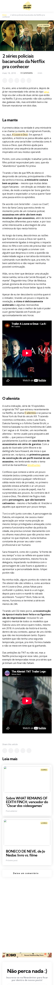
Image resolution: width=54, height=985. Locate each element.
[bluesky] (28, 80)
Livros (44, 823)
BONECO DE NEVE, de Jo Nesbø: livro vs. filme (25, 853)
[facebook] (10, 80)
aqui (46, 91)
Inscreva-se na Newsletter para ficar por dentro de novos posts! (27, 979)
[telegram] (22, 80)
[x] (4, 80)
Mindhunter (33, 465)
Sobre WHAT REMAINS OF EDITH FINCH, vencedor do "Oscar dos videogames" (27, 802)
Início (4, 15)
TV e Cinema (43, 25)
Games (44, 770)
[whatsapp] (16, 80)
